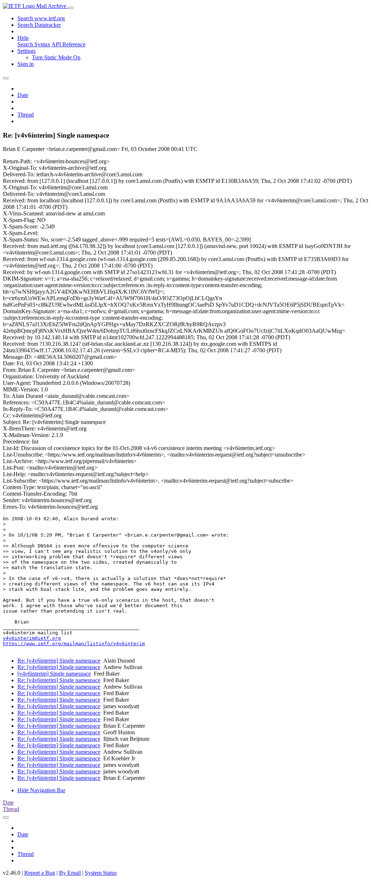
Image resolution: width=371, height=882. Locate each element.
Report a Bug (39, 873)
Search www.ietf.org (41, 18)
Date (22, 95)
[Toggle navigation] (71, 8)
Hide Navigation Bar (41, 790)
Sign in (25, 64)
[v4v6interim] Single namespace (54, 674)
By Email (70, 873)
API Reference (68, 44)
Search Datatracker (39, 25)
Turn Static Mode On (56, 57)
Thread (25, 115)
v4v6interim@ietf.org (32, 638)
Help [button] (23, 38)
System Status (101, 873)
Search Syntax (33, 44)
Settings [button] (26, 51)
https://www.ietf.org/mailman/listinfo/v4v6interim (74, 643)
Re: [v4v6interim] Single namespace (58, 661)
